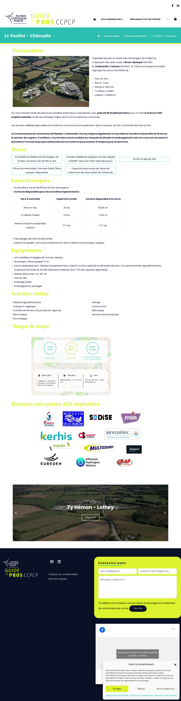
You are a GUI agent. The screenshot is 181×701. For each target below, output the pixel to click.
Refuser (141, 689)
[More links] (168, 19)
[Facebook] (172, 5)
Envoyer (138, 609)
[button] (175, 664)
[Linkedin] (178, 5)
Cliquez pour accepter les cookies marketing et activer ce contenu (137, 654)
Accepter (117, 689)
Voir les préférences (165, 689)
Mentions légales (58, 579)
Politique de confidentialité (117, 695)
